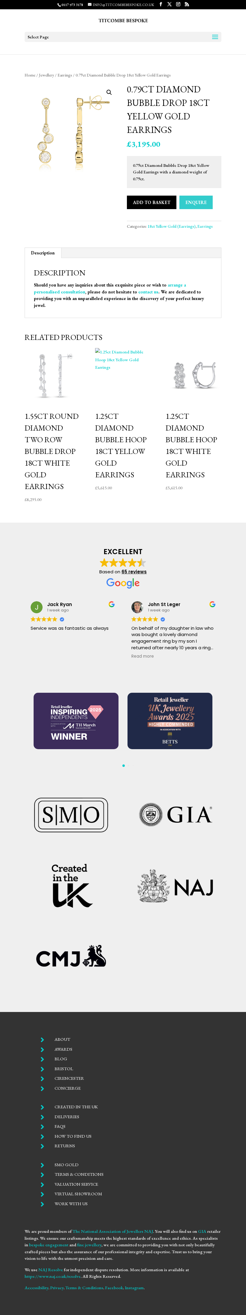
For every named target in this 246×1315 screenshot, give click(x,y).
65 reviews (134, 572)
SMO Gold (67, 1164)
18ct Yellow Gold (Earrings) (172, 226)
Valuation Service (76, 1184)
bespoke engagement (48, 1244)
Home (30, 75)
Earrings (65, 75)
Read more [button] (135, 656)
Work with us (71, 1203)
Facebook (114, 1287)
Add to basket (151, 202)
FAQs (60, 1126)
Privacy (57, 1287)
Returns (65, 1145)
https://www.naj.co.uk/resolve (53, 1276)
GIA (202, 1231)
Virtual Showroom (78, 1193)
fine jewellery (89, 1244)
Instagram (134, 1287)
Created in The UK (76, 1106)
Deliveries (67, 1116)
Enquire (196, 202)
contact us (148, 292)
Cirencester (69, 1078)
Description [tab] (43, 253)
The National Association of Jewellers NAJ (113, 1231)
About (62, 1039)
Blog (61, 1058)
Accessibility (36, 1287)
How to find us (73, 1136)
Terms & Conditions (79, 1174)
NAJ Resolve (50, 1269)
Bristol (64, 1068)
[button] (109, 92)
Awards (63, 1049)
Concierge (68, 1088)
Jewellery (46, 75)
